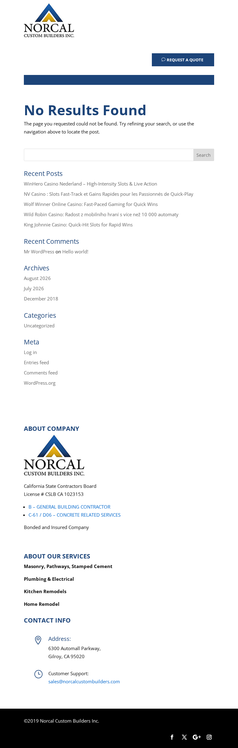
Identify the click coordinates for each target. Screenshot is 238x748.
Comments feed (41, 373)
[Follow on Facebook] (172, 737)
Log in (30, 352)
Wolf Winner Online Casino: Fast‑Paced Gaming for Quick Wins (91, 204)
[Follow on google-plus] (197, 737)
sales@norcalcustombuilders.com (84, 681)
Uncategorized (39, 325)
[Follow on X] (184, 737)
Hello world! (75, 251)
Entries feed (36, 362)
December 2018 (41, 298)
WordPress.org (39, 383)
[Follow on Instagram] (209, 737)
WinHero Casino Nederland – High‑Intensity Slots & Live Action (90, 184)
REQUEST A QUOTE (185, 60)
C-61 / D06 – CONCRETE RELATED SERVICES (75, 515)
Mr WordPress (39, 251)
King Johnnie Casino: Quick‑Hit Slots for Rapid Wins (78, 224)
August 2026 (37, 278)
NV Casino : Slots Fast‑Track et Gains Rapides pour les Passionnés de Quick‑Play (108, 194)
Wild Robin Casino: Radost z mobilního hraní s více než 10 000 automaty (101, 214)
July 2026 (34, 288)
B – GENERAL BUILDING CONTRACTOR (69, 507)
